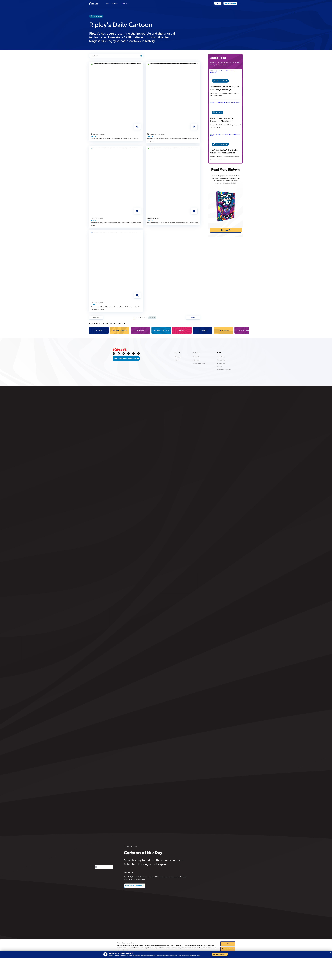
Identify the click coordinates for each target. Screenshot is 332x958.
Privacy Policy (221, 363)
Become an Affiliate (198, 363)
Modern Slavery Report (224, 369)
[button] (217, 3)
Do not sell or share (228, 948)
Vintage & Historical (120, 330)
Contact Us (196, 357)
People (100, 330)
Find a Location (112, 4)
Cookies (219, 366)
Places (204, 330)
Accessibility (221, 357)
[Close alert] (330, 952)
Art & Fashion (224, 330)
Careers (177, 360)
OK (228, 943)
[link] (230, 3)
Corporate (178, 357)
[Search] (241, 3)
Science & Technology (162, 330)
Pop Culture (245, 330)
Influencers (196, 360)
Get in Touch (196, 353)
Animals (141, 330)
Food (182, 330)
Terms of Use (221, 360)
